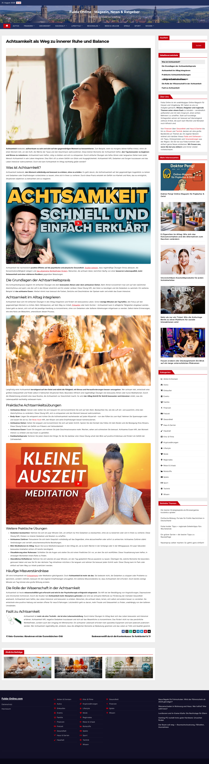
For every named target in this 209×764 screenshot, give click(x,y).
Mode (165, 454)
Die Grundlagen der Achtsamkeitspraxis (179, 66)
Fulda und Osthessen (192, 136)
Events (166, 396)
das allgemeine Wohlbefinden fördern (52, 271)
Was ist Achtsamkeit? (171, 62)
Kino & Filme (168, 437)
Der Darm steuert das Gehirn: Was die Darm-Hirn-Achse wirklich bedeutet (77, 669)
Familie (166, 402)
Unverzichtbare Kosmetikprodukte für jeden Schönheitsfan (182, 279)
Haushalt (60, 26)
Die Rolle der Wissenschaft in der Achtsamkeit (181, 84)
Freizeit (166, 413)
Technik (179, 131)
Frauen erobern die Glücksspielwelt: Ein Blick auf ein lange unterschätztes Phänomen (182, 362)
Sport (138, 26)
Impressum (6, 709)
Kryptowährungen (170, 442)
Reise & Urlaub (112, 26)
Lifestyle (76, 26)
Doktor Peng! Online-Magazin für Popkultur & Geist (182, 195)
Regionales (93, 26)
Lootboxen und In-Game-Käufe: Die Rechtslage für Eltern (182, 713)
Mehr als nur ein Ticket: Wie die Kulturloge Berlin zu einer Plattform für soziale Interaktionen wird (181, 319)
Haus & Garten (196, 128)
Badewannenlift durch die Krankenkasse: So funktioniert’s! (120, 636)
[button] (150, 667)
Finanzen (28, 26)
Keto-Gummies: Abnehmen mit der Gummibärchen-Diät (35, 636)
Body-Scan (36, 420)
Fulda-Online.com (12, 698)
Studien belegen (91, 268)
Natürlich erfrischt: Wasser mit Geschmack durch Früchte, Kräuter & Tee (129, 669)
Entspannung (32, 575)
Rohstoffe (167, 471)
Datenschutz (7, 704)
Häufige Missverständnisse (173, 79)
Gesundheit (45, 26)
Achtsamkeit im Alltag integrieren (176, 70)
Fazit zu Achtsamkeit (171, 88)
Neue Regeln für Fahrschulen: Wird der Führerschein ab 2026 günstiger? (182, 700)
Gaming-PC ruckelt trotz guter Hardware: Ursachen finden (180, 719)
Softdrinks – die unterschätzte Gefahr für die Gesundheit (23, 671)
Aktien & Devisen (170, 379)
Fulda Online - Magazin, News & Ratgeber (104, 12)
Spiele (127, 26)
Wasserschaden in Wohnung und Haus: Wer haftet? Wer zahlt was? (182, 707)
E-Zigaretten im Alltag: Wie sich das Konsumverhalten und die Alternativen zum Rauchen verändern (182, 236)
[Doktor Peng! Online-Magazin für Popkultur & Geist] (183, 177)
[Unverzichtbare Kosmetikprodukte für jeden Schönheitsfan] (183, 260)
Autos (16, 26)
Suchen (164, 38)
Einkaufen (76, 305)
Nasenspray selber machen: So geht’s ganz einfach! (182, 543)
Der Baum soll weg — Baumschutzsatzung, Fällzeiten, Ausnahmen (181, 726)
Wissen (149, 26)
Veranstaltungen (192, 139)
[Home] (6, 26)
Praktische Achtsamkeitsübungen (176, 75)
